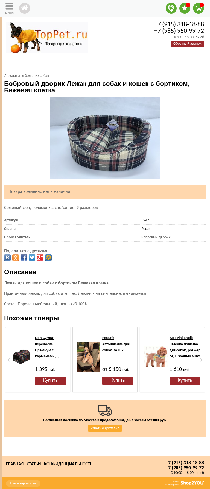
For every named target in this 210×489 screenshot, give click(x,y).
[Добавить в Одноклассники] (15, 257)
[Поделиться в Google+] (40, 257)
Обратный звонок (187, 44)
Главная (15, 464)
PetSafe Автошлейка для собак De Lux (116, 344)
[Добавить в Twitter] (32, 257)
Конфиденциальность (68, 464)
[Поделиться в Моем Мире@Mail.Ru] (48, 257)
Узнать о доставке (105, 428)
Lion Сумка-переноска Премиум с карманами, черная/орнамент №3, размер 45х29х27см (50, 356)
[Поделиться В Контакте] (7, 257)
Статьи (34, 464)
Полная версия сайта (23, 483)
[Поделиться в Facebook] (24, 257)
